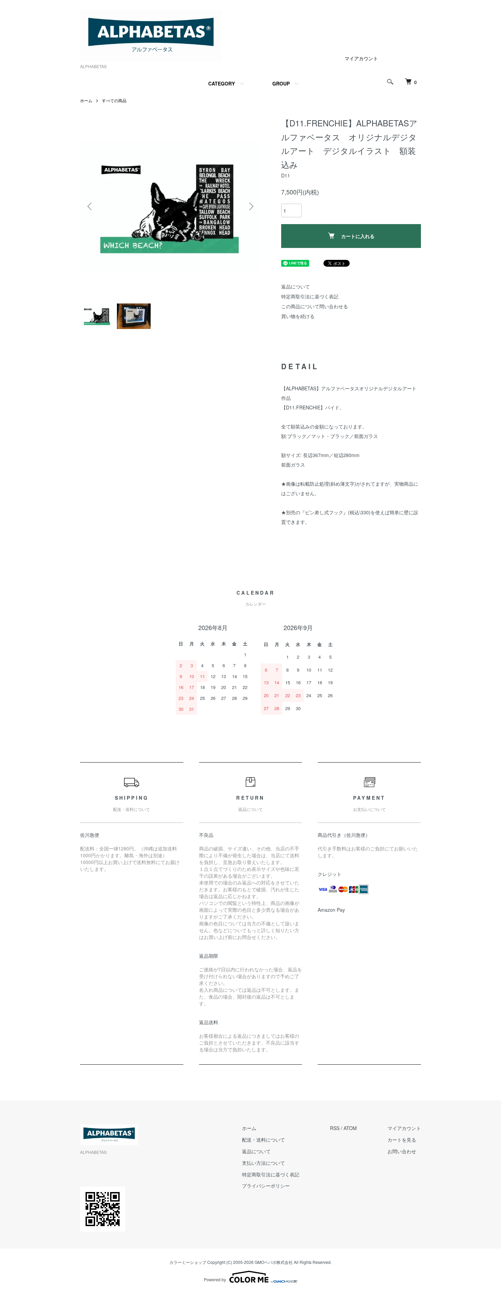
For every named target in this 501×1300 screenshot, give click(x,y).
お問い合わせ (402, 1151)
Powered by (215, 1279)
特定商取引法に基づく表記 (309, 296)
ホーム (86, 100)
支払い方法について (263, 1162)
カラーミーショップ (187, 1262)
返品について (295, 286)
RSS (334, 1128)
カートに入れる (358, 236)
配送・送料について (263, 1139)
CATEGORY (221, 83)
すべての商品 (114, 100)
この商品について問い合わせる (314, 306)
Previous (90, 206)
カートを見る (402, 1139)
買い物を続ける (298, 316)
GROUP (281, 83)
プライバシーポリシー (266, 1185)
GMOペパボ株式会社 (274, 1262)
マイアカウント (361, 58)
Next (250, 206)
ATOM (350, 1128)
